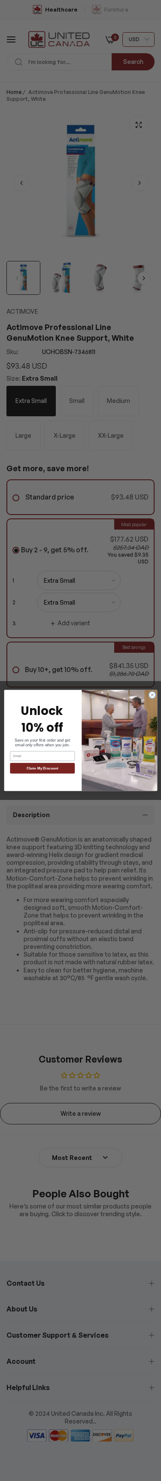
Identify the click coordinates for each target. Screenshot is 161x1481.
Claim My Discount (42, 768)
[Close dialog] (152, 694)
